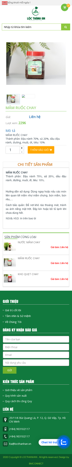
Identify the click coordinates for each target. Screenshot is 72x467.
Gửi (9, 370)
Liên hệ (34, 116)
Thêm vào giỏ (39, 150)
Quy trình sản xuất (16, 395)
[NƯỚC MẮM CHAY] (10, 246)
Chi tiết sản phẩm (35, 164)
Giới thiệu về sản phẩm (18, 390)
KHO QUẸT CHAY (28, 274)
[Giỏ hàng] (64, 7)
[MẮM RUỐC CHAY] (36, 63)
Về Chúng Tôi (13, 322)
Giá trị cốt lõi (13, 310)
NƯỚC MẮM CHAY (29, 242)
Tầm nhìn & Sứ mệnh (18, 316)
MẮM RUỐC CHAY (29, 258)
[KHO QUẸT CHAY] (10, 278)
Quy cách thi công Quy (18, 401)
